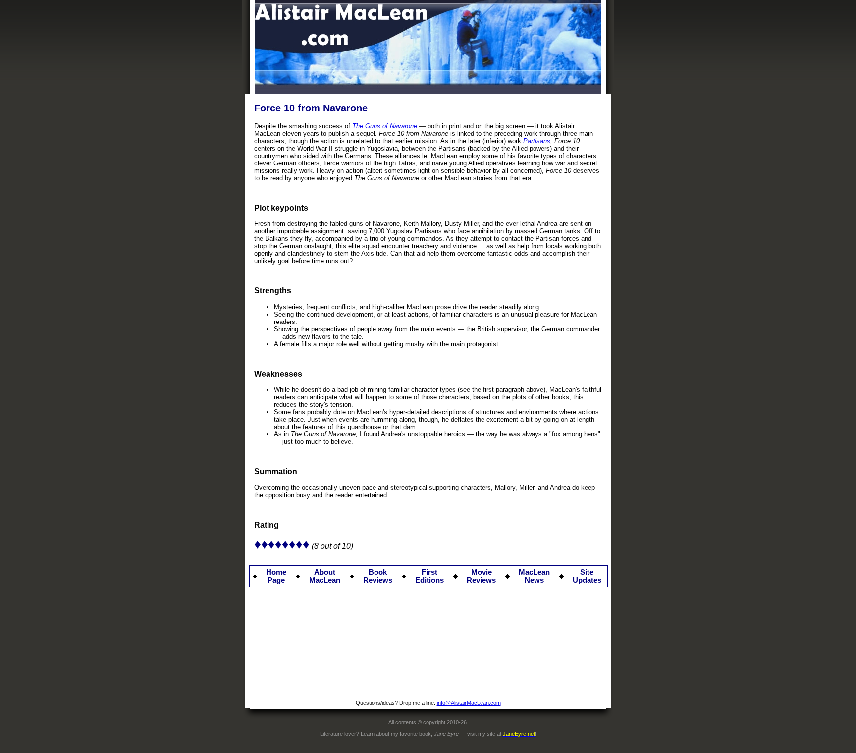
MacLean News (534, 576)
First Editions (429, 576)
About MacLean (324, 576)
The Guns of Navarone (384, 126)
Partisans (536, 141)
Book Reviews (377, 576)
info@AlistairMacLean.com (469, 703)
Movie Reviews (481, 576)
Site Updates (587, 576)
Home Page (276, 576)
